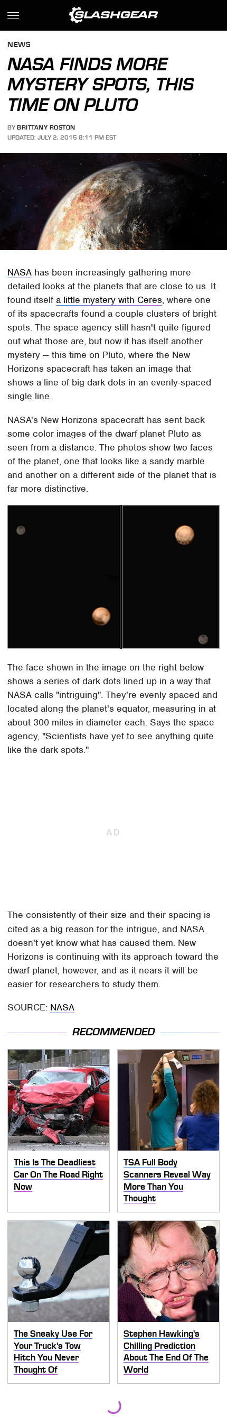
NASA (19, 272)
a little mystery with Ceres (109, 300)
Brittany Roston (46, 127)
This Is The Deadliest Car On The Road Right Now (58, 1174)
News (19, 45)
